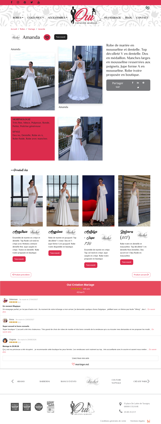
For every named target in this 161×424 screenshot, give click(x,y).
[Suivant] (148, 381)
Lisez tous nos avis (80, 358)
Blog (128, 17)
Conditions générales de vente (113, 421)
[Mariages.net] (80, 365)
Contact (142, 17)
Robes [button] (17, 17)
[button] (147, 8)
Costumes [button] (35, 17)
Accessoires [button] (56, 17)
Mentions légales (137, 421)
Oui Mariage (112, 17)
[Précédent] (12, 381)
